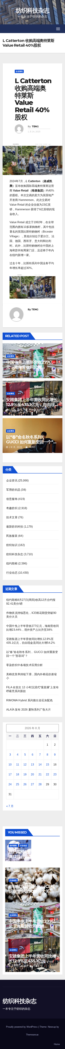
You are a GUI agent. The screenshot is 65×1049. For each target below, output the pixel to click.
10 (10, 764)
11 (17, 764)
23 (55, 774)
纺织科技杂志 (32, 10)
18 (17, 774)
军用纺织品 (13, 489)
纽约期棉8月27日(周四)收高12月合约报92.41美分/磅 (32, 854)
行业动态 (12, 572)
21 (40, 774)
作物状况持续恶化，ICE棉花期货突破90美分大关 (32, 889)
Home (57, 1044)
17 (10, 774)
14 (40, 764)
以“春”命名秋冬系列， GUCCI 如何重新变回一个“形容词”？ (31, 441)
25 (17, 784)
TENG (35, 126)
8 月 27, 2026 (19, 931)
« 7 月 (10, 806)
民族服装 (12, 535)
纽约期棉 (12, 563)
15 (47, 764)
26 (25, 784)
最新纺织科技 (14, 526)
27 (32, 784)
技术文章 (12, 517)
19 (25, 774)
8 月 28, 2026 (19, 862)
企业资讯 (19, 71)
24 (10, 784)
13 (32, 764)
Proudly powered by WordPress (22, 1027)
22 (47, 774)
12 (25, 764)
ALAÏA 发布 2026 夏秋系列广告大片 (28, 709)
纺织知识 (12, 545)
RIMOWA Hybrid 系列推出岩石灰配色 (29, 700)
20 (32, 774)
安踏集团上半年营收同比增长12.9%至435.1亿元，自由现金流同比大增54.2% (32, 404)
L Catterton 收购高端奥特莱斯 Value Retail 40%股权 (33, 99)
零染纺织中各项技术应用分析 (24, 665)
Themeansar (32, 1034)
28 (40, 784)
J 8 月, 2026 (15, 372)
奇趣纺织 (12, 508)
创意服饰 (12, 498)
